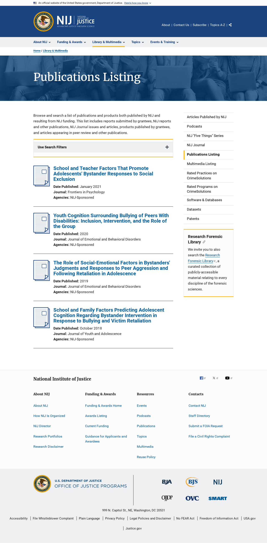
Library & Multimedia (55, 50)
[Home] (75, 21)
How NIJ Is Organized (49, 416)
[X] (217, 381)
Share (233, 28)
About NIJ (40, 406)
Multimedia (145, 447)
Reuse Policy (146, 457)
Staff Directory (199, 416)
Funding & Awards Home (103, 406)
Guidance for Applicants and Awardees (106, 438)
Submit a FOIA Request (206, 426)
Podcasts (144, 416)
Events (142, 406)
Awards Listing (96, 416)
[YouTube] (229, 381)
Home (36, 50)
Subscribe (200, 25)
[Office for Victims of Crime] (192, 501)
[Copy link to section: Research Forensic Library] (203, 241)
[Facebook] (204, 381)
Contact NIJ (197, 406)
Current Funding (97, 426)
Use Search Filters (52, 147)
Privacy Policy (115, 518)
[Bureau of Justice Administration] (167, 485)
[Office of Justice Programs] (43, 21)
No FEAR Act (185, 518)
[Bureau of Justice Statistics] (192, 487)
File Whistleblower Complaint (53, 518)
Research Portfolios (47, 436)
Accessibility (19, 518)
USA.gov (250, 518)
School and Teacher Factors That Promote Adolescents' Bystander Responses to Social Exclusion (103, 173)
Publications (146, 426)
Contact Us (181, 25)
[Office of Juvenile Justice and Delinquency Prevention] (167, 501)
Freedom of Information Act (219, 518)
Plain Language (89, 518)
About (166, 25)
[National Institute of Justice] (218, 485)
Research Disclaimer (48, 447)
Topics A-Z (217, 25)
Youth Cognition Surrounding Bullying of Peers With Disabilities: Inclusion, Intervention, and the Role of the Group (111, 221)
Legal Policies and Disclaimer (150, 518)
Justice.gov (134, 528)
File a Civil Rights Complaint (209, 436)
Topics (142, 436)
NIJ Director (42, 426)
